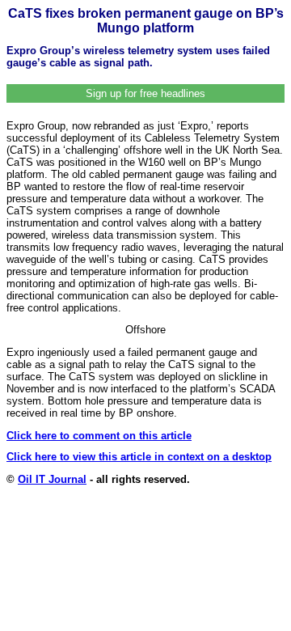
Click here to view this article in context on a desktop (139, 457)
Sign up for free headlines (145, 93)
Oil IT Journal (52, 479)
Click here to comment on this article (99, 436)
